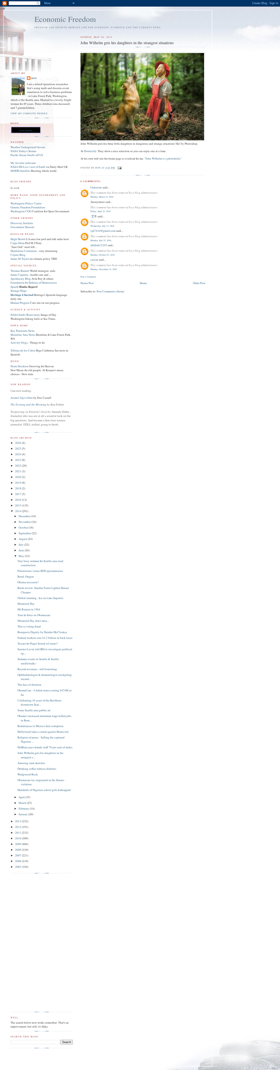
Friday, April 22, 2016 (100, 211)
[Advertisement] (28, 942)
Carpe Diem (17, 243)
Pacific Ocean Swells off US (26, 155)
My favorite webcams (23, 163)
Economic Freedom (65, 19)
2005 (18, 867)
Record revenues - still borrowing (37, 669)
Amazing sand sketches (31, 763)
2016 (18, 500)
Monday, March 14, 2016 (101, 196)
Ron (34, 78)
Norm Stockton (19, 366)
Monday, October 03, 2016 (102, 254)
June (22, 550)
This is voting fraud (29, 626)
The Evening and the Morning (28, 404)
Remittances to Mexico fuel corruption (40, 726)
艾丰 (93, 216)
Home (143, 283)
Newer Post (87, 283)
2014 (18, 511)
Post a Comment (88, 276)
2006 (18, 861)
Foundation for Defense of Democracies (33, 283)
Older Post (199, 283)
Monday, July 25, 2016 (100, 240)
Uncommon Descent (22, 227)
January (23, 814)
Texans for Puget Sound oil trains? (38, 643)
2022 (18, 465)
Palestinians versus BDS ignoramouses (40, 571)
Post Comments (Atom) (110, 291)
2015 (18, 505)
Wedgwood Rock (28, 774)
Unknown (96, 187)
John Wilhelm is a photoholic (162, 158)
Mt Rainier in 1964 (29, 609)
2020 (18, 477)
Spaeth (14, 287)
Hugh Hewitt (18, 239)
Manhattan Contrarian (23, 251)
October (24, 527)
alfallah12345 (98, 245)
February (24, 808)
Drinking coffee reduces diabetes (37, 769)
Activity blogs (19, 342)
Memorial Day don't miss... (33, 621)
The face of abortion (29, 685)
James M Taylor (20, 259)
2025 (18, 448)
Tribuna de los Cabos (22, 350)
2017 (18, 494)
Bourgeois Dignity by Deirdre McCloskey (42, 632)
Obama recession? (28, 582)
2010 (18, 838)
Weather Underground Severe (27, 147)
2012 (18, 827)
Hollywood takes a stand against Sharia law (43, 732)
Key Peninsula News (22, 331)
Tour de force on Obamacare (34, 615)
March (23, 803)
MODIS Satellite (20, 171)
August (23, 539)
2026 (18, 443)
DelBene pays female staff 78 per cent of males (45, 747)
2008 (18, 850)
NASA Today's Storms (23, 151)
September (25, 533)
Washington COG (20, 211)
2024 (18, 454)
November (25, 522)
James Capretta (19, 275)
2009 (18, 844)
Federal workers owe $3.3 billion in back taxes (45, 638)
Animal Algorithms (21, 398)
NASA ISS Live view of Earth (27, 167)
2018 (18, 488)
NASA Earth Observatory (25, 315)
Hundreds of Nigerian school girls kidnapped (44, 790)
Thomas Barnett (19, 271)
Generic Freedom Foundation (27, 207)
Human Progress (20, 303)
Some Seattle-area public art (34, 710)
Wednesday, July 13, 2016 (102, 225)
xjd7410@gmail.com (103, 231)
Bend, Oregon (26, 576)
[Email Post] (119, 167)
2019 (18, 483)
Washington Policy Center (26, 203)
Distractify (90, 151)
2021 (18, 471)
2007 (18, 855)
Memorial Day (26, 604)
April (22, 797)
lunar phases (25, 130)
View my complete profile (28, 113)
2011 (18, 833)
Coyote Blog (17, 255)
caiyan (94, 260)
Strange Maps (18, 291)
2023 (18, 460)
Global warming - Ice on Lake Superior (40, 598)
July (21, 544)
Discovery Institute (21, 223)
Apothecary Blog (21, 279)
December (25, 516)
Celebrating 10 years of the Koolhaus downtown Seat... (39, 702)
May (22, 556)
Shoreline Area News (22, 335)
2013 (18, 821)
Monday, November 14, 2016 (103, 269)
